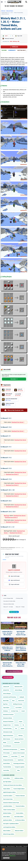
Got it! (6, 858)
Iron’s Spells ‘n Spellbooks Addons (11, 823)
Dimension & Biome (7, 718)
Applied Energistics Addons (9, 792)
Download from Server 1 (18, 422)
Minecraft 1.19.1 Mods (8, 609)
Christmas (5, 711)
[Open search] (26, 2)
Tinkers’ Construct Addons (9, 809)
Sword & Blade (6, 763)
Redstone (5, 756)
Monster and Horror (19, 739)
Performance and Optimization (10, 749)
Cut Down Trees (14, 711)
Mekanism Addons (19, 830)
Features (4, 50)
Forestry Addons (19, 813)
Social (22, 756)
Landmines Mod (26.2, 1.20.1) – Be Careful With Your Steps (7, 633)
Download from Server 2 (12, 474)
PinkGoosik (7, 38)
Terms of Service (11, 846)
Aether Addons (6, 816)
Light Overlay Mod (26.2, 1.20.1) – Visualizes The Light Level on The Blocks (20, 633)
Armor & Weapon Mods (8, 598)
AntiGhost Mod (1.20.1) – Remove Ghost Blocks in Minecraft (7, 648)
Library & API (6, 686)
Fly (23, 725)
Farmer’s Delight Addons (19, 788)
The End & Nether (7, 766)
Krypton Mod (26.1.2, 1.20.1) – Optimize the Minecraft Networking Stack (20, 648)
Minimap (21, 735)
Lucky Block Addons (7, 806)
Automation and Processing (9, 697)
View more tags (14, 612)
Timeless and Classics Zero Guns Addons (12, 785)
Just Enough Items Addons (9, 827)
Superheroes (21, 760)
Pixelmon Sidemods (20, 795)
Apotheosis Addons (7, 820)
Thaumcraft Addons (20, 806)
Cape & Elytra (6, 707)
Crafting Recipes (22, 50)
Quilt (18, 41)
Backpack (22, 697)
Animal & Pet (6, 690)
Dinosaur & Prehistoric (8, 721)
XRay (18, 770)
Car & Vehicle (19, 707)
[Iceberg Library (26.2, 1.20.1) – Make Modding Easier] (20, 657)
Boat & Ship (5, 700)
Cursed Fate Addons (7, 795)
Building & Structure (17, 704)
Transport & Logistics (19, 766)
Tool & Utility (6, 770)
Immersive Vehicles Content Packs (11, 802)
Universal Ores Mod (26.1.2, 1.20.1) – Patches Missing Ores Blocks (7, 664)
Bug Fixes (5, 704)
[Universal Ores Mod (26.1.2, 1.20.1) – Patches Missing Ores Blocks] (7, 657)
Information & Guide (7, 732)
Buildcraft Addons (7, 813)
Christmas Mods (19, 598)
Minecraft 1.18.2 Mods (8, 606)
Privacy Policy (19, 846)
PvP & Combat (6, 753)
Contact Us (3, 846)
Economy (17, 725)
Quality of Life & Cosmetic (19, 753)
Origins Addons (6, 788)
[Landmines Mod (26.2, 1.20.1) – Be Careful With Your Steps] (7, 625)
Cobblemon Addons (18, 778)
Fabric (11, 41)
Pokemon (22, 749)
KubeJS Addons (6, 830)
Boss (13, 700)
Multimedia (17, 742)
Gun (16, 728)
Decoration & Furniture (8, 714)
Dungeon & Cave (7, 725)
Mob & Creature (6, 739)
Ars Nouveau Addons (20, 820)
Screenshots (12, 50)
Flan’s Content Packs (8, 799)
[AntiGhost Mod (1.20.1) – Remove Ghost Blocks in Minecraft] (7, 641)
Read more (12, 855)
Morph (4, 742)
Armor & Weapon (7, 693)
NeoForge (15, 41)
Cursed (23, 711)
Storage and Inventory (8, 760)
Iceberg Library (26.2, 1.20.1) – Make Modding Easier (21, 664)
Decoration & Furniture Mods (9, 601)
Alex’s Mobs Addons (18, 816)
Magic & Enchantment (8, 735)
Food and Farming (7, 728)
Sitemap (25, 846)
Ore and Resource (7, 746)
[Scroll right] (26, 50)
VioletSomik (11, 38)
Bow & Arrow (21, 700)
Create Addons (6, 778)
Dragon (20, 721)
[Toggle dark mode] (5, 2)
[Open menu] (2, 2)
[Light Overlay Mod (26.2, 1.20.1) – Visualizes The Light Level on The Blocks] (20, 625)
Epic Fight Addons (7, 781)
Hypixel (22, 728)
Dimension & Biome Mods (9, 604)
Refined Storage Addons (8, 834)
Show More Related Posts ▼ (14, 671)
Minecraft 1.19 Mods (20, 606)
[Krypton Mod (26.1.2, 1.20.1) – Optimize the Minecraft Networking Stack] (20, 641)
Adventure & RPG (18, 686)
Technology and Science (18, 763)
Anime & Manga (18, 690)
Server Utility (14, 756)
